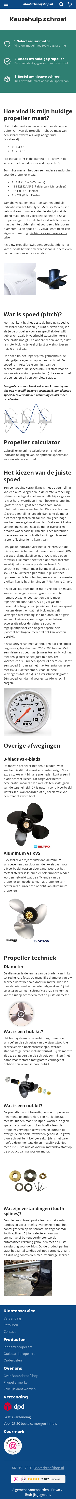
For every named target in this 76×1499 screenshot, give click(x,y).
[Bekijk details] (14, 1406)
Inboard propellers (18, 1347)
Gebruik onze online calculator (24, 450)
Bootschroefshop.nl (49, 1468)
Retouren (11, 1325)
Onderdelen (13, 1360)
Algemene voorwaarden (30, 1490)
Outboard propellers (19, 1353)
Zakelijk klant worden (20, 1389)
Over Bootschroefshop (21, 1376)
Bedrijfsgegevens (38, 1494)
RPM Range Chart (58, 581)
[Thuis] (38, 4)
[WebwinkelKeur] (13, 1453)
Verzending (12, 1318)
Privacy (56, 1490)
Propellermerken (17, 1382)
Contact (10, 1331)
